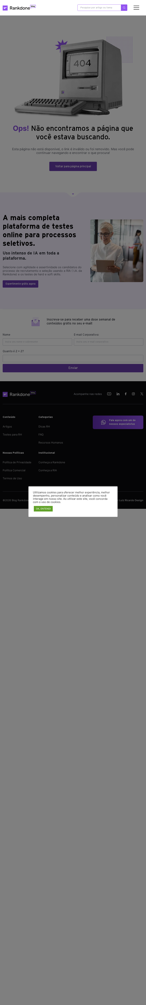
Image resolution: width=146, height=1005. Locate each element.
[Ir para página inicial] (19, 8)
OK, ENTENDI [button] (43, 508)
